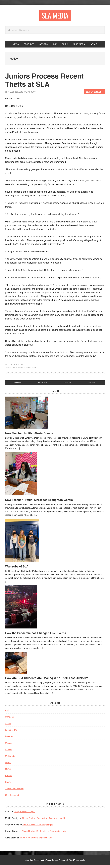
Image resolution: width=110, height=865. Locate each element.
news (28, 367)
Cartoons (9, 716)
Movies (8, 742)
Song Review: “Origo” (24, 811)
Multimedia (10, 755)
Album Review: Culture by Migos (37, 824)
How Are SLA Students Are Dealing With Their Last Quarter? (46, 678)
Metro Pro (45, 860)
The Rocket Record (14, 788)
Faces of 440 (11, 729)
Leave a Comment (94, 92)
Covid (8, 723)
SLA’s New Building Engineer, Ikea (36, 837)
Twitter (67, 383)
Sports (8, 781)
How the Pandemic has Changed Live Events (35, 633)
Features (9, 736)
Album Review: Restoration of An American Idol (44, 818)
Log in (82, 860)
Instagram (42, 383)
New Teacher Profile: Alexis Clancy (29, 433)
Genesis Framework (60, 860)
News (20, 364)
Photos (8, 775)
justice (21, 367)
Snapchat (92, 383)
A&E (7, 710)
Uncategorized (12, 794)
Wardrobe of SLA (16, 566)
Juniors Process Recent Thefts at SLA (44, 80)
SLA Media (55, 15)
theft (34, 367)
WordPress (74, 860)
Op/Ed (8, 768)
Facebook (18, 383)
